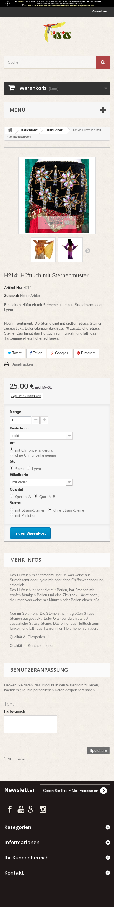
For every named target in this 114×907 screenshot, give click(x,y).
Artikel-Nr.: (13, 288)
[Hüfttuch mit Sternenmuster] (43, 250)
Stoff (14, 461)
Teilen (37, 353)
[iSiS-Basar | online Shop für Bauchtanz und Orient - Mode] (57, 31)
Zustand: (11, 296)
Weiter (87, 250)
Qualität (17, 489)
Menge (15, 412)
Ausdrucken (22, 364)
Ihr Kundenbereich (26, 857)
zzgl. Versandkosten (26, 396)
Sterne (16, 503)
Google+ (61, 353)
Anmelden (99, 11)
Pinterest (87, 353)
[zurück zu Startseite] (10, 130)
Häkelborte (19, 475)
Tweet (16, 353)
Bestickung (20, 428)
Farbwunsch (15, 711)
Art (13, 443)
